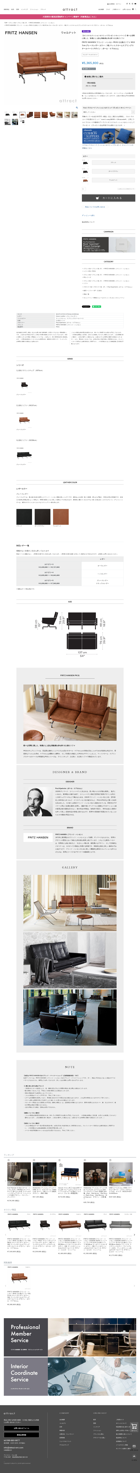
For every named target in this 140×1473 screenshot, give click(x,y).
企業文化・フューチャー (67, 1434)
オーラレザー (102, 566)
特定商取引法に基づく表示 (124, 1427)
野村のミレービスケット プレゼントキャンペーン (109, 298)
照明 (94, 1423)
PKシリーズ (87, 277)
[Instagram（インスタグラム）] (132, 4)
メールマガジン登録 (122, 1445)
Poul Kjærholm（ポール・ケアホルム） (68, 322)
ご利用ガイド (120, 1419)
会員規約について (121, 1441)
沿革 (61, 1427)
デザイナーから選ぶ (99, 1437)
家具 (85, 290)
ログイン (118, 4)
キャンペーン (88, 298)
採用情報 (62, 1437)
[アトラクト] (9, 1414)
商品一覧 (86, 294)
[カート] (133, 9)
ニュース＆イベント (65, 1441)
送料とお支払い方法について (124, 1430)
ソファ (86, 283)
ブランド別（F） (22, 23)
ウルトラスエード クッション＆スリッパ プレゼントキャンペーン (107, 108)
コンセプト (63, 1423)
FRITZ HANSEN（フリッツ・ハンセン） (42, 23)
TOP (5, 23)
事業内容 (62, 1430)
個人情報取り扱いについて (124, 1434)
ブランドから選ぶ (98, 1434)
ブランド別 (12, 23)
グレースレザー (102, 580)
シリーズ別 (87, 271)
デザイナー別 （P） (100, 287)
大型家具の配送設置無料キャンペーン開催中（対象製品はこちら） (70, 17)
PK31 (94, 271)
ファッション (97, 1430)
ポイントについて (121, 1423)
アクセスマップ (64, 1445)
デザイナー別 (88, 287)
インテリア (96, 1427)
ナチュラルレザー (102, 583)
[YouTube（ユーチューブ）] (135, 4)
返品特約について (88, 222)
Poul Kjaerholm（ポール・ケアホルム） (120, 287)
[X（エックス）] (129, 4)
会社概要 (62, 1419)
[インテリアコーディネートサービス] (70, 1359)
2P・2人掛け (98, 290)
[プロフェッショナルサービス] (70, 1319)
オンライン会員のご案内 (123, 1448)
